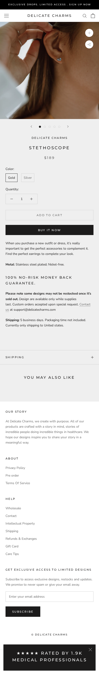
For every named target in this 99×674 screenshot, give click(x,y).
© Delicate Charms (49, 634)
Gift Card (12, 546)
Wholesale (13, 508)
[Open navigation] (6, 16)
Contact (11, 516)
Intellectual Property (20, 523)
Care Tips (12, 554)
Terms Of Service (18, 483)
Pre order (12, 475)
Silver (28, 178)
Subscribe (23, 611)
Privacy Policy (15, 468)
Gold (11, 178)
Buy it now (49, 230)
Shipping (15, 357)
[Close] (90, 649)
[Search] (85, 16)
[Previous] (31, 126)
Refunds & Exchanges (21, 539)
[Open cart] (93, 15)
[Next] (68, 126)
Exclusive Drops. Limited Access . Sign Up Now (49, 4)
